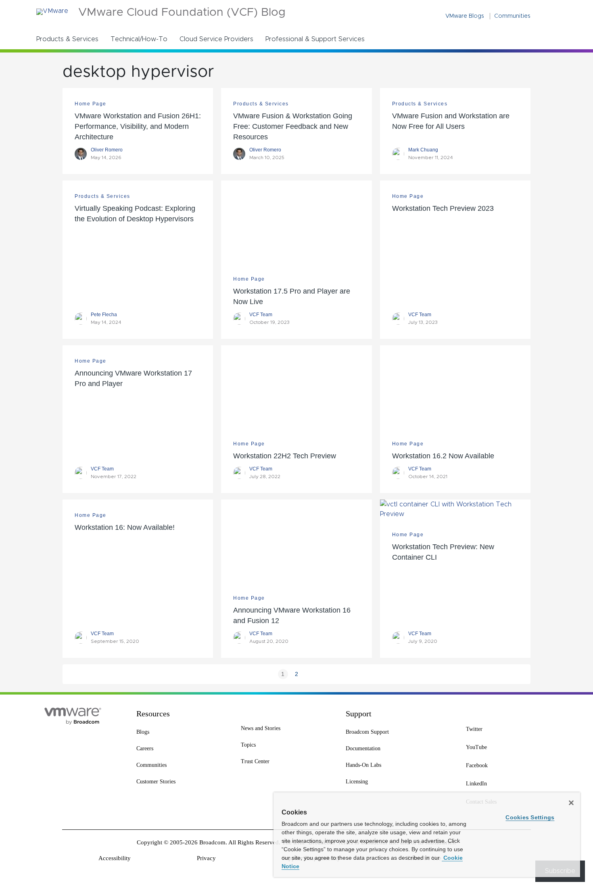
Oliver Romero (107, 150)
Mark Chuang (423, 150)
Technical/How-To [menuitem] (139, 39)
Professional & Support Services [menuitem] (315, 39)
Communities (512, 16)
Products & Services (261, 104)
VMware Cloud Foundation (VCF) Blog (182, 12)
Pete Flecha (104, 314)
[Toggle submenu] (103, 38)
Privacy (206, 858)
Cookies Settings (529, 817)
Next (310, 674)
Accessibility (114, 858)
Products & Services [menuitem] (67, 39)
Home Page (90, 104)
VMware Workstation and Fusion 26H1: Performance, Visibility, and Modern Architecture (138, 126)
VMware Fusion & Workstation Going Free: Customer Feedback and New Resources (292, 126)
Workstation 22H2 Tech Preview (284, 456)
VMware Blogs (464, 16)
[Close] (571, 802)
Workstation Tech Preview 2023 (443, 208)
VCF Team (260, 314)
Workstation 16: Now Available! (125, 527)
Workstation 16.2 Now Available (443, 456)
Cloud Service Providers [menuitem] (216, 39)
